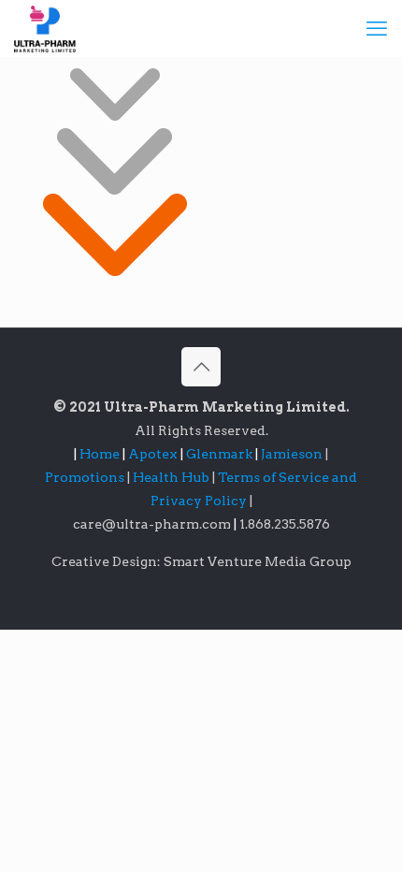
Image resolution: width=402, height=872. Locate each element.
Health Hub (172, 477)
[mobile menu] (377, 28)
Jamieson (293, 453)
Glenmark (220, 453)
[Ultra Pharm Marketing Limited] (45, 28)
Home (99, 453)
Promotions (86, 477)
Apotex (155, 453)
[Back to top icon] (201, 366)
